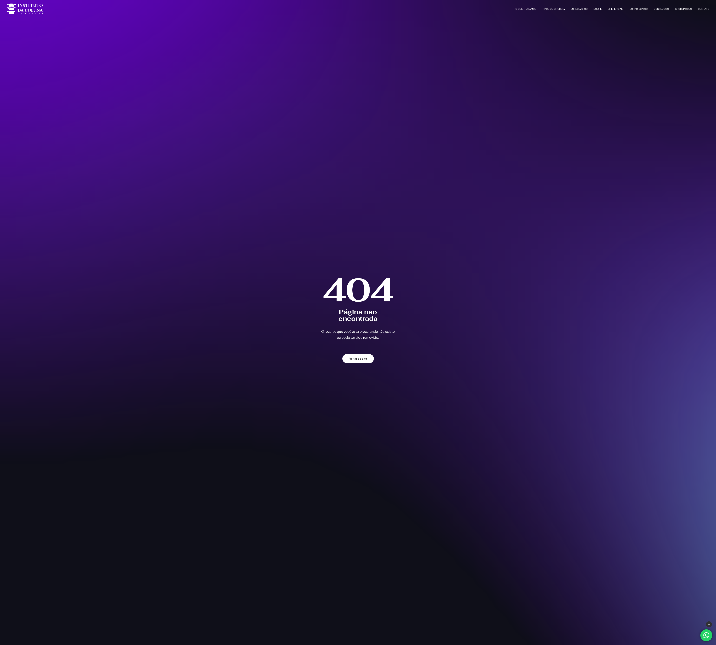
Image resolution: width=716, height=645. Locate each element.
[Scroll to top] (709, 624)
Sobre (597, 9)
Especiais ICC (579, 9)
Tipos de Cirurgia (553, 9)
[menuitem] (527, 9)
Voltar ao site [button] (358, 358)
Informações (683, 9)
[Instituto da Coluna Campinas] (25, 9)
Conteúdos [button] (661, 9)
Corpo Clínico (638, 9)
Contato (703, 9)
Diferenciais (616, 9)
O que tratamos (525, 9)
